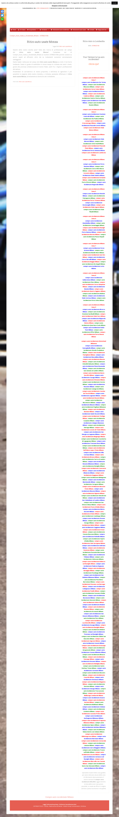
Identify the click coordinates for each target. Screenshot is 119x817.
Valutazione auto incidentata (61, 29)
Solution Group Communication (71, 806)
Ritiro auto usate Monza (42, 42)
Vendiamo (44, 29)
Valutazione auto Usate (79, 29)
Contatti (91, 29)
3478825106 (44, 36)
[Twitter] (2, 15)
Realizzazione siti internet (55, 806)
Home (14, 29)
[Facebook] (2, 11)
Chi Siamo (22, 29)
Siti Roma (83, 806)
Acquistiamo (32, 29)
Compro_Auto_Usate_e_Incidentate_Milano (62, 18)
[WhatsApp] (2, 19)
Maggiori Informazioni (59, 6)
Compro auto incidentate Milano (59, 797)
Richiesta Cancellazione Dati (67, 804)
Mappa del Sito (102, 29)
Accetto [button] (115, 3)
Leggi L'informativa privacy (50, 804)
